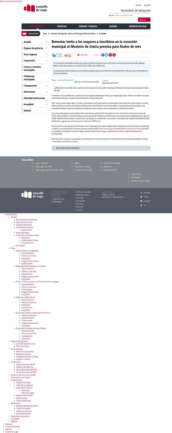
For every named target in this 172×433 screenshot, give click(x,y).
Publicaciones (27, 263)
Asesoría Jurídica (22, 233)
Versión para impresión (114, 55)
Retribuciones (21, 398)
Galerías (27, 110)
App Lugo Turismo (44, 166)
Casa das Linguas (82, 166)
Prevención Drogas (112, 163)
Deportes (108, 166)
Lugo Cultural (42, 163)
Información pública (24, 388)
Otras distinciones (23, 414)
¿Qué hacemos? (28, 253)
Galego (138, 5)
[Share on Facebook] (103, 55)
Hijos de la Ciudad (23, 408)
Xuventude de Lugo (83, 170)
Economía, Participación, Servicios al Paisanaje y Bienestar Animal (73, 33)
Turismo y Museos (88, 26)
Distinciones (29, 91)
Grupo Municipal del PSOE (26, 369)
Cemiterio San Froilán (140, 181)
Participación (68, 80)
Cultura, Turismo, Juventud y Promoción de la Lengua (37, 282)
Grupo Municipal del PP (25, 364)
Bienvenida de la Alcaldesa (26, 220)
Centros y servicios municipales (32, 68)
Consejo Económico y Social (27, 357)
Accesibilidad (80, 201)
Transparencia (30, 85)
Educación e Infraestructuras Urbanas (31, 328)
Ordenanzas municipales (29, 77)
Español (147, 5)
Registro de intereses (24, 395)
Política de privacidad (83, 192)
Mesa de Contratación (25, 351)
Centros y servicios (29, 256)
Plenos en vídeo (28, 393)
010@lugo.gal (56, 202)
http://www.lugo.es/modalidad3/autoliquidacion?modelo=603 (123, 129)
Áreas (45, 33)
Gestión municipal (23, 382)
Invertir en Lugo (137, 26)
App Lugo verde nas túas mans (49, 170)
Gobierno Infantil (23, 359)
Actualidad (102, 33)
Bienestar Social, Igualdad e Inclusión (30, 266)
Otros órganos (30, 54)
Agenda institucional (24, 222)
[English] (66, 56)
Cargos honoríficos (23, 411)
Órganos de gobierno (33, 48)
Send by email (110, 55)
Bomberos (26, 238)
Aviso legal (79, 198)
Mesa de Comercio (23, 354)
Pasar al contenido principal (11, 1)
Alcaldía (27, 42)
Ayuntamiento (37, 26)
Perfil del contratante (24, 385)
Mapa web (79, 207)
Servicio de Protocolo (24, 227)
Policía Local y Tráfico (30, 240)
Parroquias (26, 305)
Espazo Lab (136, 174)
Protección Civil (28, 243)
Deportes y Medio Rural (25, 297)
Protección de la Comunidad (27, 235)
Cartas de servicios (23, 401)
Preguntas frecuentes (30, 261)
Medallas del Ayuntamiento (27, 406)
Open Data (79, 204)
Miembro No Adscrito (24, 367)
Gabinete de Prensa (24, 225)
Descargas (26, 390)
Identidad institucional (34, 98)
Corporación (29, 60)
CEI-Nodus (136, 177)
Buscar (111, 15)
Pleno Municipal (22, 346)
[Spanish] (69, 56)
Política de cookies (82, 195)
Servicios (62, 26)
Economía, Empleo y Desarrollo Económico (33, 313)
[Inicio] (35, 8)
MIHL (77, 163)
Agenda (113, 26)
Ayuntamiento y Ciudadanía (27, 251)
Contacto (79, 210)
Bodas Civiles (27, 230)
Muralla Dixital (110, 170)
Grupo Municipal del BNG (26, 372)
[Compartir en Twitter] (106, 55)
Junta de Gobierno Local (25, 344)
